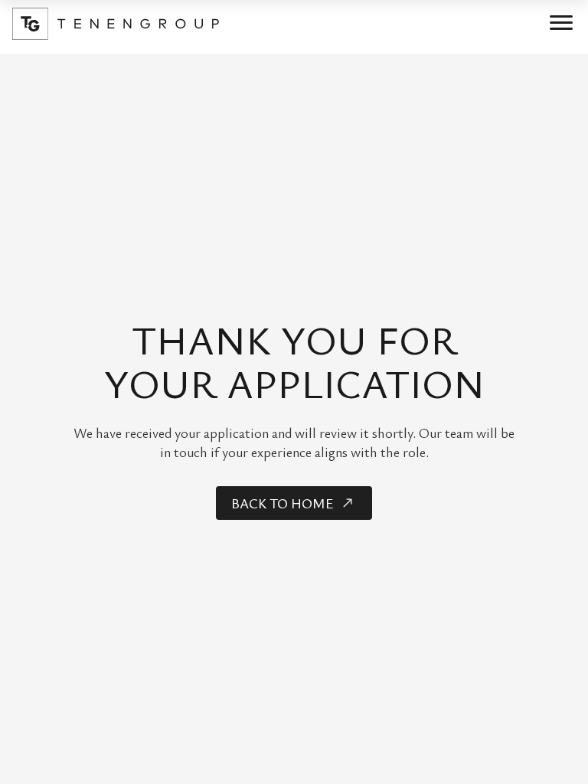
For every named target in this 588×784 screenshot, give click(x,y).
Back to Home (282, 503)
